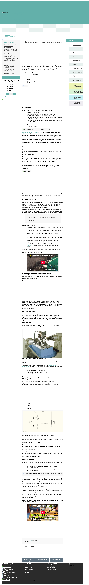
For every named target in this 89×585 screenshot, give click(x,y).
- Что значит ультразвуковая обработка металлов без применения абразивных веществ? (11, 61)
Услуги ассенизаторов (77, 86)
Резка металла (76, 56)
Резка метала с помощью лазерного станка (42, 560)
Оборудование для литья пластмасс (56, 560)
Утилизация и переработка (20, 16)
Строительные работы (76, 76)
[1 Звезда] (34, 540)
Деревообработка (18, 15)
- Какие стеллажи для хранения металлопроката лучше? (10, 55)
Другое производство (78, 72)
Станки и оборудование (19, 19)
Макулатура (10, 84)
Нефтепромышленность (20, 11)
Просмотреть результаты (11, 96)
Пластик (9, 90)
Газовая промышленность (20, 12)
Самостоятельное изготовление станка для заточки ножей (28, 560)
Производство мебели (78, 49)
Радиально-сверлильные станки (30, 132)
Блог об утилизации (28, 567)
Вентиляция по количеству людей (78, 92)
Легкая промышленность (20, 18)
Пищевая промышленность (20, 9)
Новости (16, 2)
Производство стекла (78, 52)
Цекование (29, 245)
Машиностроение (77, 45)
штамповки (29, 406)
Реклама (16, 6)
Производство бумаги (78, 68)
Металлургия (17, 13)
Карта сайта (27, 572)
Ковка (74, 64)
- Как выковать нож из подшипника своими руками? (11, 66)
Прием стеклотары (51, 567)
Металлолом (10, 86)
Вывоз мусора (17, 22)
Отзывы (16, 1)
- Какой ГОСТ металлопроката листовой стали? (10, 50)
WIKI (15, 8)
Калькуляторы (17, 4)
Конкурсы (16, 7)
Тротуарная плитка (18, 14)
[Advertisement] (33, 54)
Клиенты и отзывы (28, 569)
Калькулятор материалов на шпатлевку (77, 103)
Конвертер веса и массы (78, 98)
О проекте (16, 5)
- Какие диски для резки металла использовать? (11, 46)
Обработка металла (18, 20)
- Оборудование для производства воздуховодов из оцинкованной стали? (11, 71)
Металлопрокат (76, 60)
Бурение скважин (77, 80)
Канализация (17, 21)
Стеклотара (10, 88)
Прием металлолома (51, 569)
